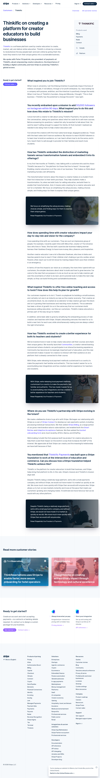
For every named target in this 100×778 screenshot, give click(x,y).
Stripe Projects (57, 757)
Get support (80, 716)
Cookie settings (81, 686)
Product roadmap (82, 697)
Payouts (30, 711)
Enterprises (55, 659)
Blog (77, 665)
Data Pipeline (31, 684)
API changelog (56, 751)
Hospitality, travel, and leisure (61, 703)
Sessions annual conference (85, 670)
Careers (78, 700)
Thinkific (6, 46)
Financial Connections (34, 690)
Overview (75, 11)
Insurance (55, 706)
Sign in (77, 4)
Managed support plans (84, 718)
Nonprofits (55, 711)
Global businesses (58, 679)
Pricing (58, 3)
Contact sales (89, 4)
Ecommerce (56, 670)
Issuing (29, 698)
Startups (55, 662)
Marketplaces (56, 684)
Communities (66, 344)
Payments (30, 709)
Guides (78, 659)
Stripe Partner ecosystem (60, 732)
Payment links (32, 706)
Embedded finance (58, 673)
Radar (29, 714)
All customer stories (89, 11)
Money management (59, 687)
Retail (53, 720)
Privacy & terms (81, 673)
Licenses (79, 681)
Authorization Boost (34, 665)
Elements (30, 687)
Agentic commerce (58, 665)
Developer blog (57, 759)
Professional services (59, 714)
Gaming (54, 700)
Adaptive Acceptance (46, 430)
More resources (81, 689)
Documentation (57, 743)
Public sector (56, 717)
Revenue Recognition (34, 717)
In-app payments (57, 681)
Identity (30, 692)
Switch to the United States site (61, 773)
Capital (29, 670)
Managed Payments (34, 703)
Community (80, 668)
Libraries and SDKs (58, 754)
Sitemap (78, 684)
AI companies (56, 695)
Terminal (30, 725)
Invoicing (30, 695)
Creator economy (57, 698)
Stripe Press (80, 705)
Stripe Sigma (31, 720)
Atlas (29, 662)
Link (28, 700)
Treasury (30, 728)
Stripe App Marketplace (60, 730)
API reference (81, 627)
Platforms (55, 690)
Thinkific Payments (59, 454)
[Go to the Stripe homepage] (5, 656)
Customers (7, 10)
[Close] (96, 767)
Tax (28, 722)
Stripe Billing (74, 425)
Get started (9, 630)
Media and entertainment (60, 709)
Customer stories (82, 662)
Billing (29, 668)
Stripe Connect (48, 422)
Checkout (30, 673)
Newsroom (79, 702)
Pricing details (57, 625)
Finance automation (58, 676)
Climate (30, 676)
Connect (30, 679)
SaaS (53, 692)
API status (55, 749)
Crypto (29, 681)
